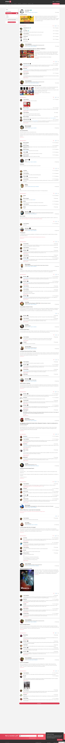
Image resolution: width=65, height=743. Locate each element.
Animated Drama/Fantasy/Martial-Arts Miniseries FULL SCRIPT (30, 85)
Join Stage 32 (58, 1)
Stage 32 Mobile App (57, 742)
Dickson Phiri (25, 39)
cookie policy (58, 737)
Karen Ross (27, 211)
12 (54, 535)
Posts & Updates (8, 11)
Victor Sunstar (27, 505)
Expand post (37, 58)
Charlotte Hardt (25, 542)
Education (15, 3)
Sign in (54, 1)
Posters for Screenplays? (24, 662)
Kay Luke (24, 550)
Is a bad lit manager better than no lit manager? (28, 527)
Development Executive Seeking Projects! (27, 468)
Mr (20, 189)
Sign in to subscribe (34, 12)
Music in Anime (22, 216)
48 (54, 481)
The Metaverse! (22, 232)
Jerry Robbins (27, 10)
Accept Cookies (59, 739)
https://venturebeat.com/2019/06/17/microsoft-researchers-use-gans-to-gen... (32, 511)
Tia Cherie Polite (26, 613)
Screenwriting (30, 12)
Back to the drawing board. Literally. (26, 568)
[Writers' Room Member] (28, 39)
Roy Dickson (27, 418)
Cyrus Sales (25, 68)
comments (23, 97)
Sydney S (24, 152)
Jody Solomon (25, 36)
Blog (9, 3)
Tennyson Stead (25, 498)
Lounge (6, 3)
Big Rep (26, 184)
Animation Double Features (24, 329)
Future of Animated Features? (25, 624)
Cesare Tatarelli (28, 563)
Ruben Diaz (25, 599)
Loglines (11, 16)
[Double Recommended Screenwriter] (31, 10)
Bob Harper (27, 228)
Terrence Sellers (26, 243)
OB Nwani (26, 159)
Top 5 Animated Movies (24, 130)
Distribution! (22, 164)
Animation (29, 46)
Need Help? (48, 742)
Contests (29, 3)
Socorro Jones (25, 491)
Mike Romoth (25, 457)
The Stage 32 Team (38, 742)
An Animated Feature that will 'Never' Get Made (28, 351)
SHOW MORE (39, 703)
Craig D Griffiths (25, 698)
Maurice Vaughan (26, 107)
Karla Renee (25, 397)
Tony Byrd (27, 324)
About (7, 9)
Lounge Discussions (11, 13)
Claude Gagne (25, 374)
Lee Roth (26, 463)
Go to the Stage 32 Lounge (11, 22)
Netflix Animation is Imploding (25, 383)
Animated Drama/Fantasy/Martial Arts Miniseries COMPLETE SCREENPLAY (32, 48)
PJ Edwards (25, 488)
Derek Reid (25, 694)
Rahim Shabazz (27, 264)
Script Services (24, 3)
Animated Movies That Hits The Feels (26, 306)
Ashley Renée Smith (26, 63)
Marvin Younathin (28, 125)
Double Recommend (23, 14)
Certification (19, 3)
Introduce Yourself (30, 186)
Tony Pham (25, 170)
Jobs (12, 3)
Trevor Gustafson (26, 33)
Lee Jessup (27, 522)
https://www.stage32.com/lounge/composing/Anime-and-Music (32, 218)
